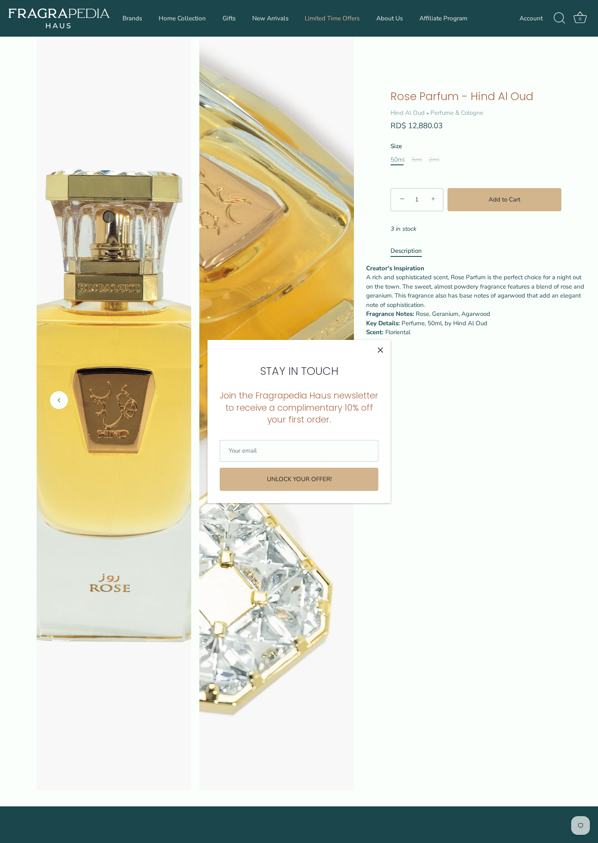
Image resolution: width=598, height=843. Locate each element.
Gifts (229, 18)
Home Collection (182, 18)
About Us (389, 18)
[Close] (380, 350)
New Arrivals (270, 18)
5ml (417, 159)
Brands (132, 18)
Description (406, 251)
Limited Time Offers (332, 18)
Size (396, 146)
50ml (398, 159)
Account (531, 18)
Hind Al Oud (408, 113)
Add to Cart (504, 199)
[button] (59, 400)
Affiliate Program (443, 18)
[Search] (559, 18)
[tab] (410, 251)
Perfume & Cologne (456, 113)
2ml (434, 159)
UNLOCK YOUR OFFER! (299, 479)
